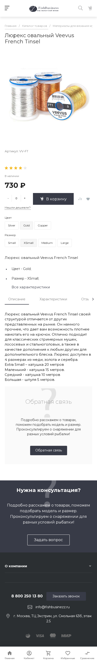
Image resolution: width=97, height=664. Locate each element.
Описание (16, 299)
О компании (16, 566)
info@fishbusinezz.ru (53, 607)
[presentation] (93, 299)
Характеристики (53, 299)
